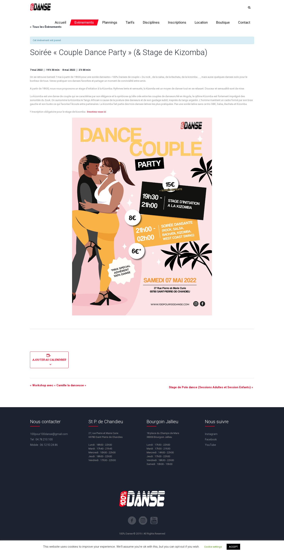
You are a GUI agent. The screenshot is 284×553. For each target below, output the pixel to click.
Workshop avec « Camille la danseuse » (58, 385)
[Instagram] (143, 520)
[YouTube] (154, 520)
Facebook (211, 439)
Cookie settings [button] (213, 546)
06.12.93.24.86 (49, 444)
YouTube (210, 444)
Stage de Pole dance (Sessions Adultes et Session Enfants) (211, 387)
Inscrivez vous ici (96, 111)
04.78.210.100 (44, 439)
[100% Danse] (40, 7)
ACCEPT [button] (233, 546)
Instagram (211, 434)
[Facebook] (132, 520)
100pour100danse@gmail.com (49, 434)
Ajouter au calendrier (49, 359)
